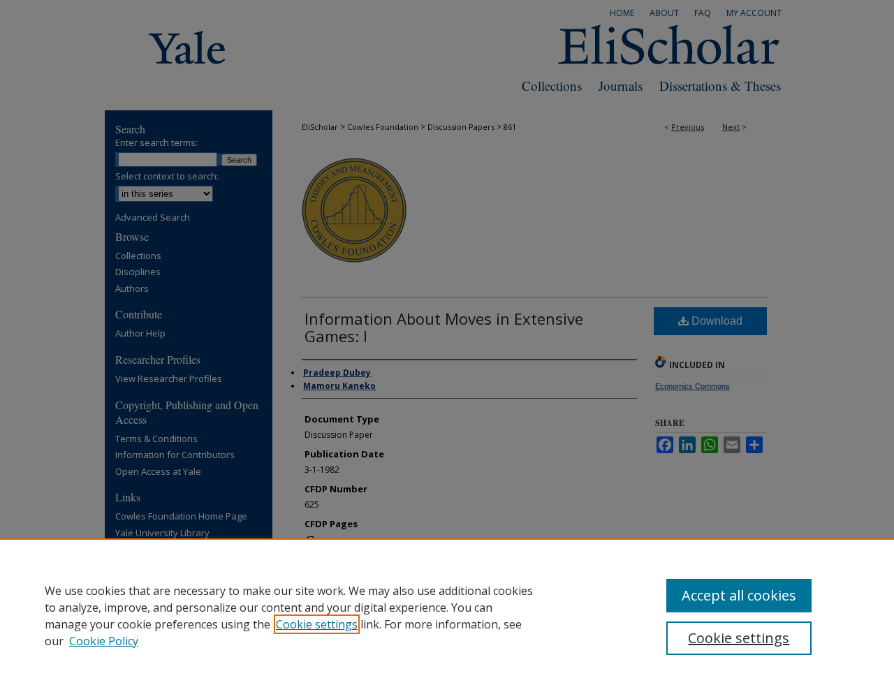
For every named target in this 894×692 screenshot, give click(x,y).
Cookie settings (317, 624)
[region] (447, 615)
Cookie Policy (103, 641)
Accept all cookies (739, 595)
